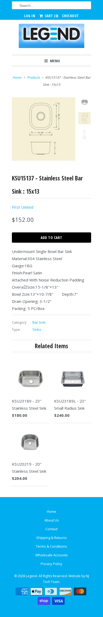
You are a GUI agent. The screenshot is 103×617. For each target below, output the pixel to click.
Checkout (70, 15)
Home (51, 511)
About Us (51, 520)
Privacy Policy (51, 563)
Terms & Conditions (51, 546)
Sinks (36, 329)
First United (22, 207)
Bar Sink (39, 322)
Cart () (51, 15)
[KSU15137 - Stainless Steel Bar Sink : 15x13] (43, 129)
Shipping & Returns (51, 537)
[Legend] (51, 37)
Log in (29, 15)
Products (33, 77)
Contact (51, 529)
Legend (31, 576)
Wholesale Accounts (51, 555)
